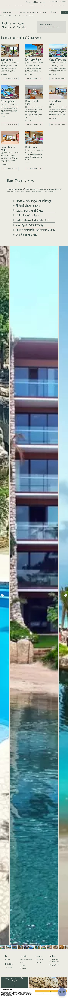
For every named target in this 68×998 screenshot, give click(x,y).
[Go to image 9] (49, 947)
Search (64, 12)
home (8, 5)
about (43, 5)
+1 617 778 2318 (55, 1)
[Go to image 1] (2, 947)
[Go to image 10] (55, 947)
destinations (19, 5)
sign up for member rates (10, 78)
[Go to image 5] (26, 947)
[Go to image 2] (8, 947)
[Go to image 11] (61, 947)
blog (52, 5)
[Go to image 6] (32, 947)
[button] (10, 50)
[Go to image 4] (20, 947)
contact (61, 5)
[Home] (0, 16)
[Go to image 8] (43, 947)
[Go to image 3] (14, 947)
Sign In (63, 1)
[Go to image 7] (37, 947)
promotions (32, 5)
